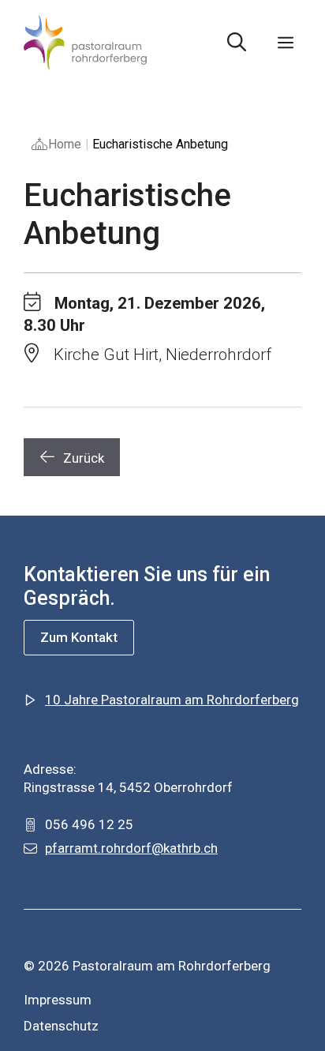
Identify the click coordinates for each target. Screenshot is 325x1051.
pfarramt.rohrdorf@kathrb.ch (131, 848)
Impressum (58, 1000)
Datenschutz (61, 1026)
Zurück (83, 458)
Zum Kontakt (79, 637)
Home (64, 144)
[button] (236, 42)
